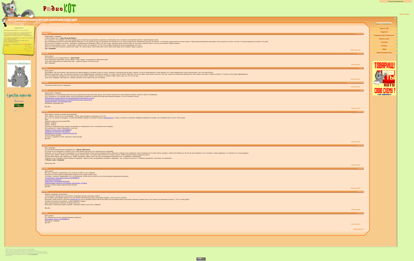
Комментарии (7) (355, 108)
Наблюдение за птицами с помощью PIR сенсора (61, 133)
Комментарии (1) (355, 64)
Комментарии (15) (355, 50)
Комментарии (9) (355, 164)
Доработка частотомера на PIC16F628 (57, 131)
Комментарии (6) (355, 209)
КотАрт (60, 19)
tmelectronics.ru (109, 118)
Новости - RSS (384, 28)
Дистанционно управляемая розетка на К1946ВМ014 (62, 178)
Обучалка (39, 19)
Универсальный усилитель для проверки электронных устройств (66, 183)
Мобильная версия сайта (384, 52)
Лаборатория (25, 19)
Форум (74, 19)
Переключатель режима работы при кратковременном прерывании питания (69, 98)
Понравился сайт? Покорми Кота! (384, 35)
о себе (25, 44)
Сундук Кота (384, 32)
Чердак (384, 49)
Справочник (53, 19)
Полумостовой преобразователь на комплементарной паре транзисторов (68, 100)
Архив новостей (47, 32)
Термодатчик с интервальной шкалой (57, 181)
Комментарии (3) (355, 86)
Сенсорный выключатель (53, 179)
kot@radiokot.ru (33, 254)
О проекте (67, 19)
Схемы (17, 19)
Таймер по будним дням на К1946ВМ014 (58, 130)
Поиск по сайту (404, 14)
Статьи (32, 19)
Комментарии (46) (355, 79)
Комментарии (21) (355, 188)
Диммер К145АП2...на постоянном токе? (58, 101)
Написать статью (384, 38)
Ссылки (46, 19)
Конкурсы (384, 45)
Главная (11, 19)
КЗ (59, 196)
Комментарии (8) (355, 141)
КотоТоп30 (384, 42)
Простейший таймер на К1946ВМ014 (57, 219)
